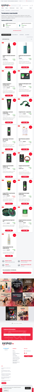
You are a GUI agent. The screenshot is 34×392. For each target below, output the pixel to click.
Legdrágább (22, 34)
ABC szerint (27, 34)
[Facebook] (24, 353)
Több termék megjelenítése (17, 30)
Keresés (20, 5)
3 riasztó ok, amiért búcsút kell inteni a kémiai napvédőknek (5, 381)
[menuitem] (3, 8)
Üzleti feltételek (15, 355)
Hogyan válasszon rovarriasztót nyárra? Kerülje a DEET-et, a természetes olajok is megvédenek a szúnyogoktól (6, 374)
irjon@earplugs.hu (28, 350)
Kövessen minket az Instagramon (17, 323)
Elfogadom (28, 388)
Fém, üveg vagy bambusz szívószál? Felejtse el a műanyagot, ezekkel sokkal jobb (6, 371)
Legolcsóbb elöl (15, 34)
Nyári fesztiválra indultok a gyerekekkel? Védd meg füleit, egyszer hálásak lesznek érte (6, 378)
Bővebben (9, 67)
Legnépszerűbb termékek (6, 34)
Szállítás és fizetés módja (16, 358)
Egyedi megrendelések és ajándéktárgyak (16, 362)
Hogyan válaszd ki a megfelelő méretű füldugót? (5, 368)
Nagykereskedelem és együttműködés (16, 360)
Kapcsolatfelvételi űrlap (28, 356)
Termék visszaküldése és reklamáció (16, 354)
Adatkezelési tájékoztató (16, 357)
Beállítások (6, 390)
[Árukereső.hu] (6, 348)
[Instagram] (26, 353)
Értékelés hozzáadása (7, 272)
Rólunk (14, 350)
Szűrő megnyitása (5, 39)
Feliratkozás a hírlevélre (9, 337)
